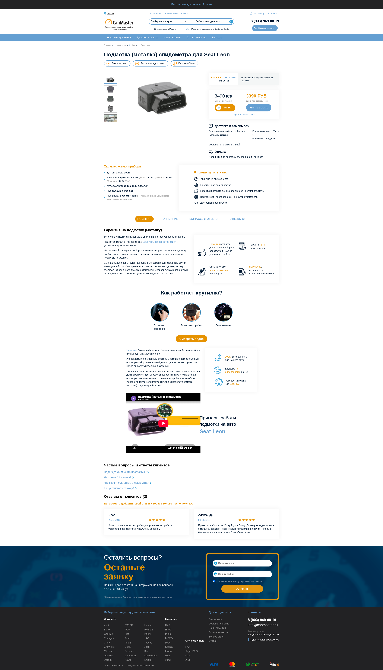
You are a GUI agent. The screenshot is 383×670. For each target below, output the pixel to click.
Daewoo (108, 655)
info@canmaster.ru (263, 625)
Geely (128, 647)
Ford (127, 638)
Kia (146, 651)
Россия (110, 13)
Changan (109, 638)
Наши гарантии (172, 37)
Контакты (217, 37)
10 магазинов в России (165, 29)
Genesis (129, 651)
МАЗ (167, 655)
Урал (168, 660)
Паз (187, 655)
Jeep (147, 647)
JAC (146, 638)
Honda (148, 625)
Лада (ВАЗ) (191, 651)
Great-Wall (130, 655)
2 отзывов (232, 77)
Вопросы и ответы (203, 218)
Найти (231, 21)
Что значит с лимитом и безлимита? (127, 482)
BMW (107, 629)
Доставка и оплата (147, 37)
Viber (273, 13)
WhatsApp (258, 13)
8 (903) (265, 21)
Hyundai (148, 629)
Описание (170, 218)
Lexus (147, 660)
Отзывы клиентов (196, 37)
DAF (167, 625)
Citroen (108, 651)
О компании (156, 13)
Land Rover (150, 655)
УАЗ (187, 660)
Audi (106, 625)
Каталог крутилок (119, 37)
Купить (227, 107)
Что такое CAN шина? (118, 477)
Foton (128, 642)
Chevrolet (109, 647)
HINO (168, 629)
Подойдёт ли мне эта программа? (125, 471)
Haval (128, 660)
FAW (127, 629)
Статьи (184, 13)
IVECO (169, 638)
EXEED (129, 625)
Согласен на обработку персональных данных (239, 581)
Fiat (127, 634)
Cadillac (108, 634)
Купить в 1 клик (259, 107)
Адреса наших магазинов (264, 639)
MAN (168, 642)
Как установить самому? (119, 488)
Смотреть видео (191, 338)
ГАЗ (187, 647)
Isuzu (168, 634)
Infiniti (147, 634)
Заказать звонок (266, 28)
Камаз (168, 651)
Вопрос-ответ (171, 13)
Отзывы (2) (238, 218)
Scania (169, 647)
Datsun (108, 660)
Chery (107, 642)
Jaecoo (148, 642)
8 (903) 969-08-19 (262, 620)
